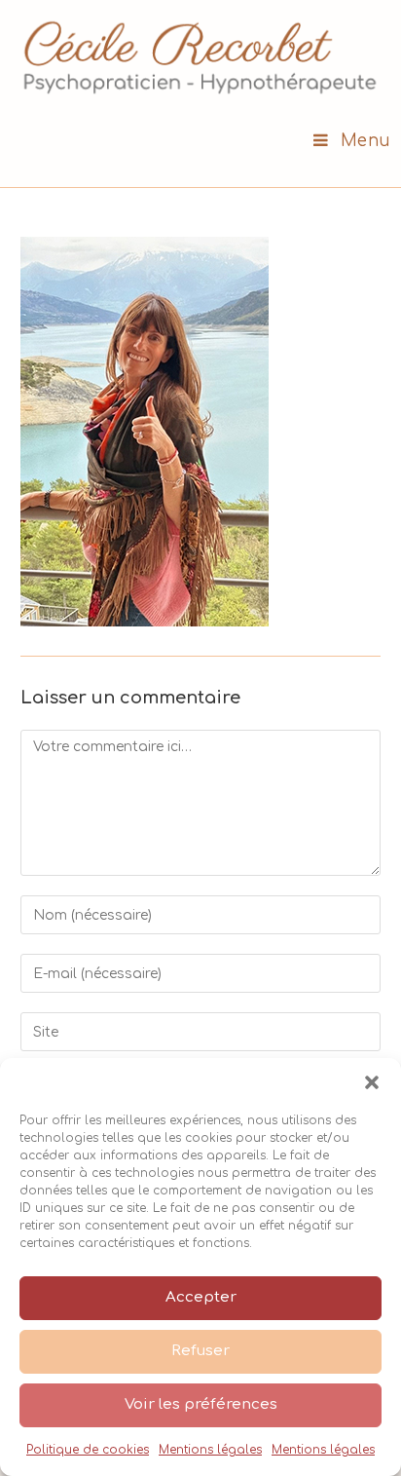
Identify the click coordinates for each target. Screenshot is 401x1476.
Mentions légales (210, 1450)
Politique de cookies (87, 1450)
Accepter (201, 1297)
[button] (372, 1082)
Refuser (200, 1351)
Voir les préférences (201, 1404)
